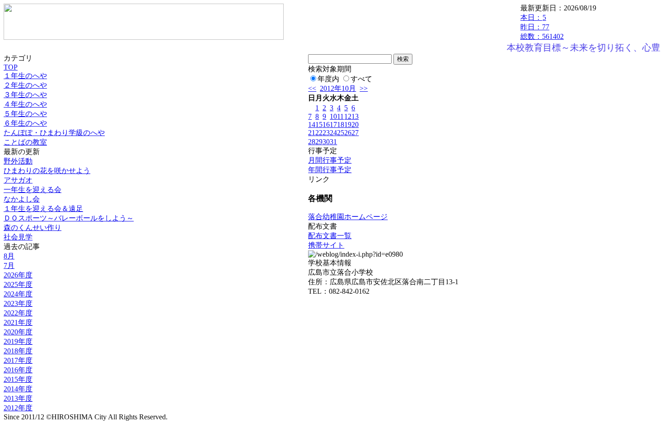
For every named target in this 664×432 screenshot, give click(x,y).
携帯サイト (326, 245)
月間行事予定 (329, 160)
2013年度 (18, 398)
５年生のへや (25, 113)
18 (340, 124)
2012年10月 (338, 88)
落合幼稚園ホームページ (348, 217)
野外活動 (18, 161)
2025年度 (18, 284)
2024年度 (18, 294)
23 (326, 132)
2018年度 (18, 351)
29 (319, 142)
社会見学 (18, 237)
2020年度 (18, 332)
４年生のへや (25, 104)
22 (319, 132)
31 (333, 142)
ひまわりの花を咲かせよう (47, 170)
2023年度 (18, 303)
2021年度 (18, 322)
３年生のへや (25, 95)
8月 (9, 256)
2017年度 (18, 360)
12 (347, 116)
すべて (361, 79)
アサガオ (18, 180)
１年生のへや (25, 76)
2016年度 (18, 370)
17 (333, 124)
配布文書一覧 (329, 235)
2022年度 (18, 313)
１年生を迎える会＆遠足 (43, 208)
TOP (11, 67)
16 (326, 124)
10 (333, 116)
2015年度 (18, 379)
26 (347, 132)
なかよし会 (22, 199)
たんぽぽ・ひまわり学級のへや (54, 132)
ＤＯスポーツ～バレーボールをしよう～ (69, 218)
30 (326, 142)
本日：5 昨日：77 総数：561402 (542, 27)
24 (333, 132)
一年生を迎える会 (32, 189)
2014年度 (18, 389)
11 (340, 116)
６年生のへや (25, 123)
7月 (9, 265)
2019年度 (18, 341)
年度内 (328, 79)
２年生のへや (25, 85)
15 (319, 124)
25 (340, 132)
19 (347, 124)
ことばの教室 (25, 142)
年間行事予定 (329, 170)
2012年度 (18, 408)
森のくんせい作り (32, 227)
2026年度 (18, 275)
